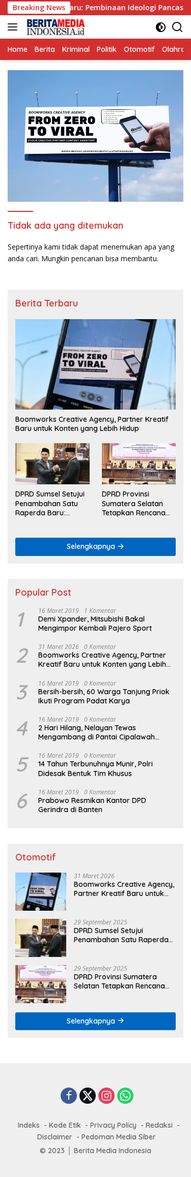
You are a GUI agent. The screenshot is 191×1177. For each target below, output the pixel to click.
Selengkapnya (92, 546)
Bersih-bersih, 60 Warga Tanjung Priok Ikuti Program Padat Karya (104, 696)
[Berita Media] (54, 27)
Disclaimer (54, 1136)
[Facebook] (69, 1096)
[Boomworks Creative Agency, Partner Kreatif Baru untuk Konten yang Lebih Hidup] (95, 364)
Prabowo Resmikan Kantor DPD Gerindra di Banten (92, 805)
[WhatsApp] (125, 1096)
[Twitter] (87, 1096)
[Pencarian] (177, 27)
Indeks (29, 1125)
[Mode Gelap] (161, 27)
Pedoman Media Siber (118, 1136)
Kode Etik (65, 1125)
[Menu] (14, 27)
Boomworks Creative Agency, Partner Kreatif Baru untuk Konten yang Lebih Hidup (92, 424)
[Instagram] (106, 1096)
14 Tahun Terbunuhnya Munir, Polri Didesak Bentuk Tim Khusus (95, 768)
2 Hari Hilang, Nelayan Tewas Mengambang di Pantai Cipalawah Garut (96, 732)
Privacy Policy (113, 1125)
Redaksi (159, 1125)
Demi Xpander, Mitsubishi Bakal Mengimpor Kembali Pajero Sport (95, 623)
